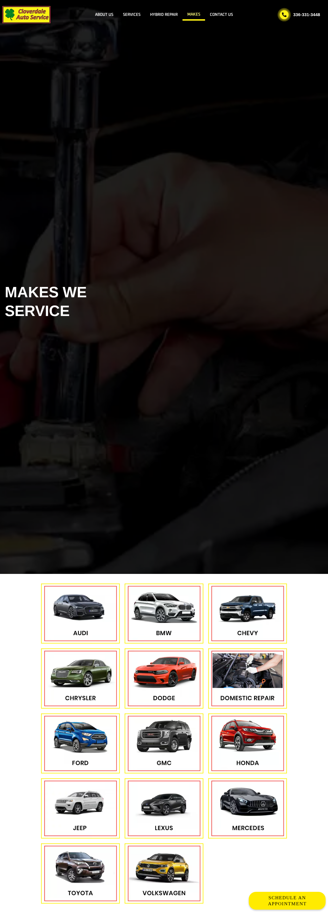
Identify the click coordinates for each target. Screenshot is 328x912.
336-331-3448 (306, 14)
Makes (193, 14)
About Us (104, 15)
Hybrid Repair (164, 15)
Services (131, 15)
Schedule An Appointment (287, 900)
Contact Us (221, 15)
